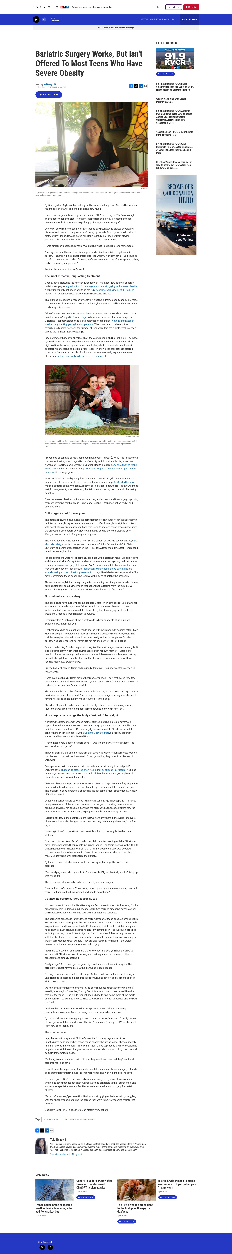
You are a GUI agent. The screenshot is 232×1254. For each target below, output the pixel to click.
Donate (192, 7)
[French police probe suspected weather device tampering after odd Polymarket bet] (54, 1190)
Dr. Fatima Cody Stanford (96, 732)
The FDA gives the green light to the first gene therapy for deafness (135, 1208)
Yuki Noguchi (50, 84)
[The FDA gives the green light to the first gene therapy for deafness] (136, 1190)
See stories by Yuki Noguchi (66, 1154)
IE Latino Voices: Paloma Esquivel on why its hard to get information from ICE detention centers (174, 165)
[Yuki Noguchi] (41, 1146)
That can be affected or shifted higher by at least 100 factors (93, 769)
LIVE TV (175, 7)
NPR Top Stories (51, 1119)
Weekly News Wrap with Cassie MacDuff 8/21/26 (171, 100)
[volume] (44, 20)
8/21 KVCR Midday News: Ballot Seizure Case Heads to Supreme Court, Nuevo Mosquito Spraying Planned (175, 87)
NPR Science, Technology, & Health (80, 1119)
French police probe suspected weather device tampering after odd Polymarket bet (54, 1208)
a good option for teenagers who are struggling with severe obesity (101, 286)
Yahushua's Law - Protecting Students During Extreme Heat (174, 133)
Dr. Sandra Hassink (124, 482)
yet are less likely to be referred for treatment (82, 356)
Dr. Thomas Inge (78, 317)
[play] (36, 19)
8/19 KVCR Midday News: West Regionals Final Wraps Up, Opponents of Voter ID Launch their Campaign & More (174, 148)
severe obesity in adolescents (93, 313)
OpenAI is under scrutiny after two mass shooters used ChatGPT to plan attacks (94, 1184)
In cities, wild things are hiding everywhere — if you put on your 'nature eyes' (177, 1184)
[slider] (48, 19)
